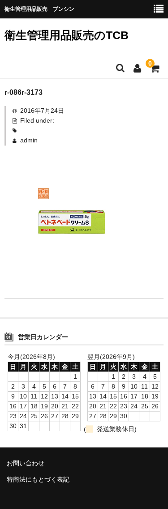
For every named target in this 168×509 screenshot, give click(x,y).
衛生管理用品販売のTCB (66, 35)
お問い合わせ (25, 463)
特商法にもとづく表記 (38, 479)
